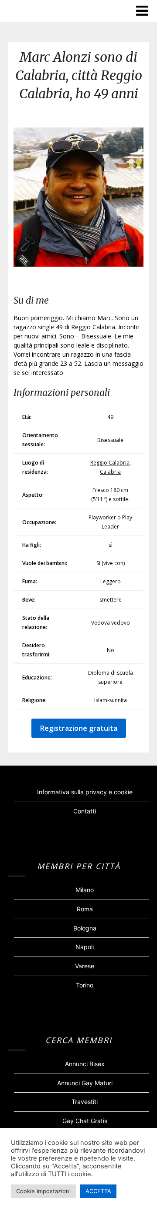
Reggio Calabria (110, 462)
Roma (85, 909)
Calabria (110, 471)
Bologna (84, 928)
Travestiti (85, 1101)
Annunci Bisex (85, 1063)
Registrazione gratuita (78, 728)
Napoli (84, 946)
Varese (84, 966)
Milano (84, 889)
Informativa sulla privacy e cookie (85, 792)
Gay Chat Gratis (84, 1120)
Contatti (84, 811)
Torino (84, 985)
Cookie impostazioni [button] (43, 1191)
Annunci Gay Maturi (85, 1083)
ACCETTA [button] (98, 1191)
